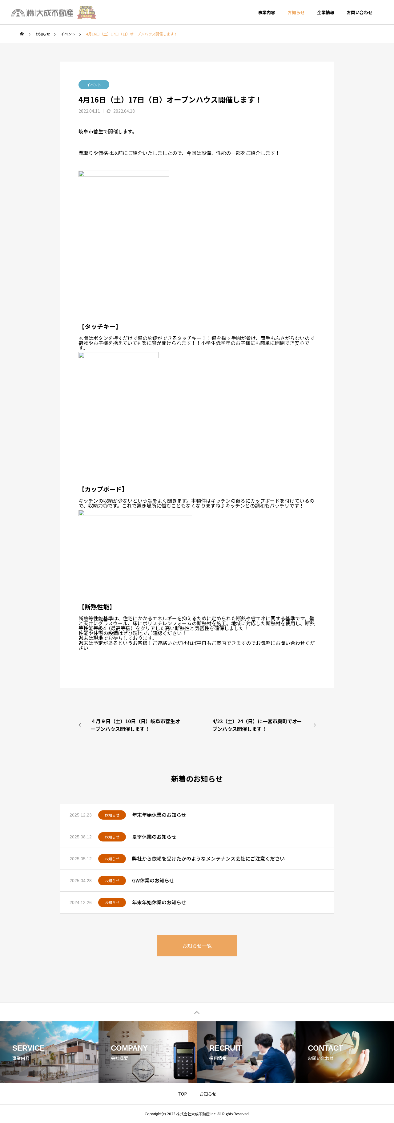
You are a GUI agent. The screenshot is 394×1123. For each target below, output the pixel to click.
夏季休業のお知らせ (154, 836)
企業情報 (325, 12)
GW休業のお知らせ (153, 880)
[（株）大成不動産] (54, 12)
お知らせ (296, 12)
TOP (182, 1094)
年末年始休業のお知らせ (159, 814)
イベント (93, 84)
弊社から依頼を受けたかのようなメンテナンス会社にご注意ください (208, 858)
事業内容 (266, 12)
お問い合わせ (359, 12)
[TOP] (197, 1012)
